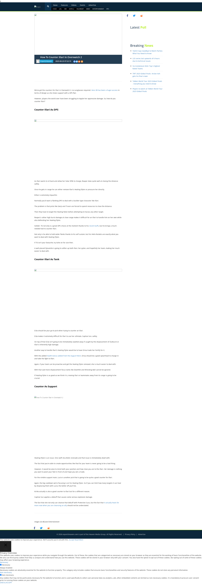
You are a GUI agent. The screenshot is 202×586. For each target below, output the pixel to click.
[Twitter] (77, 61)
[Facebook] (74, 61)
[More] (82, 61)
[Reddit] (79, 61)
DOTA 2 (71, 9)
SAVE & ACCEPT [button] (6, 582)
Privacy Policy (130, 534)
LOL (60, 9)
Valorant (80, 9)
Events (82, 5)
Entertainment (98, 9)
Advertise (92, 5)
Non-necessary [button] (6, 572)
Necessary (6, 565)
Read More (79, 540)
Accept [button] (71, 540)
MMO (88, 9)
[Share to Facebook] (35, 528)
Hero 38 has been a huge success (104, 90)
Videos (73, 5)
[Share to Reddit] (48, 528)
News (55, 5)
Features (64, 5)
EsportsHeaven (46, 61)
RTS (107, 9)
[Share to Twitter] (41, 528)
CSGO (55, 9)
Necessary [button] (4, 562)
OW (65, 9)
